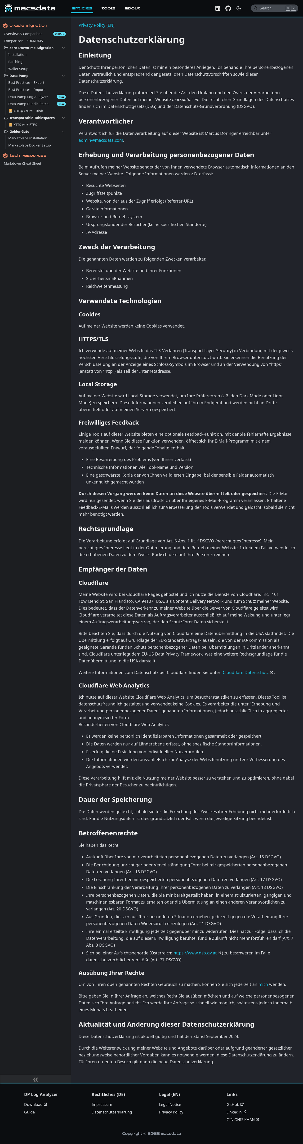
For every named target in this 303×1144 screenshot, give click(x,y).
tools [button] (108, 8)
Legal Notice (170, 1104)
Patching (15, 61)
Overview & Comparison (23, 33)
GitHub (233, 1104)
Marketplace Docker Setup (29, 145)
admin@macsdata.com (101, 140)
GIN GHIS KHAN (241, 1119)
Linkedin (234, 1112)
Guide (29, 1112)
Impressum (102, 1104)
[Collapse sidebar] (35, 1079)
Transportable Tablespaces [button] (32, 117)
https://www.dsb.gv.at (195, 953)
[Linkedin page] (218, 8)
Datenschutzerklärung (112, 1112)
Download (33, 1104)
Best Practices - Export (26, 82)
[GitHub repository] (228, 8)
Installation (17, 54)
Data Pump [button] (18, 75)
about (132, 8)
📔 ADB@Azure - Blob (25, 111)
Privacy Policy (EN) (96, 25)
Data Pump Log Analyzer (28, 96)
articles (82, 8)
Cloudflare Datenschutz (246, 672)
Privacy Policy (171, 1112)
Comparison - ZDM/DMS (23, 41)
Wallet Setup (18, 69)
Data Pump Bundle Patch (28, 104)
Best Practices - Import (26, 89)
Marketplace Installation (27, 138)
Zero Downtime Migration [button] (31, 47)
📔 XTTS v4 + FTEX (22, 124)
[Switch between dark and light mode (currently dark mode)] (238, 8)
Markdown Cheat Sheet (22, 163)
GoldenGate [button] (19, 131)
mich (263, 984)
